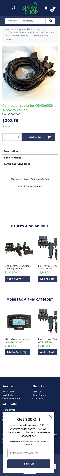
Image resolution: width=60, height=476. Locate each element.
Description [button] (11, 151)
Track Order (8, 395)
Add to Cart (35, 137)
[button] (30, 186)
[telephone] (14, 8)
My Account (8, 392)
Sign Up (29, 463)
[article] (19, 259)
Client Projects (39, 395)
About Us (36, 392)
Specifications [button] (12, 157)
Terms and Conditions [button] (17, 163)
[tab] (30, 151)
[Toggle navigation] (6, 8)
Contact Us (37, 398)
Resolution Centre (11, 398)
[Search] (50, 21)
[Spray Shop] (30, 8)
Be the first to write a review (30, 186)
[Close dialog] (50, 416)
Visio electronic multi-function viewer (17, 341)
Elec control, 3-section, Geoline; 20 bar (17, 267)
